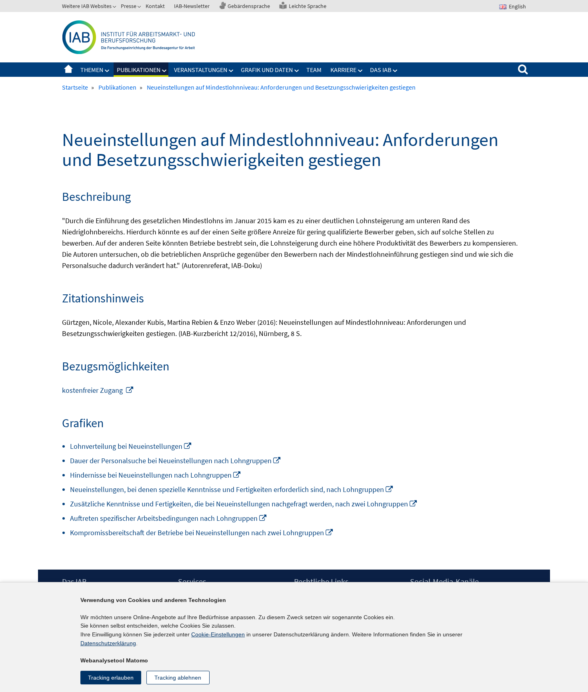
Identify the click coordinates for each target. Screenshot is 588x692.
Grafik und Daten (267, 70)
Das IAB (380, 70)
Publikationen (138, 70)
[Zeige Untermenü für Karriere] (360, 71)
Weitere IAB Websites (87, 6)
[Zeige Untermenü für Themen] (107, 71)
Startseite (68, 69)
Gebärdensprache (249, 6)
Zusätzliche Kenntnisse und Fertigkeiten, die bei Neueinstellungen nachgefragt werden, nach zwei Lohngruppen (244, 503)
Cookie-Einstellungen (218, 634)
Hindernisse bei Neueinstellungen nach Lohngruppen (155, 475)
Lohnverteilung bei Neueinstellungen (131, 446)
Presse (128, 6)
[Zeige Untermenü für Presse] (140, 7)
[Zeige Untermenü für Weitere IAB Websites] (115, 7)
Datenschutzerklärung (108, 643)
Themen (91, 70)
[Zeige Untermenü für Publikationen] (164, 71)
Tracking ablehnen (177, 677)
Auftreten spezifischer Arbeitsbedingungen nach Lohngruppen (168, 518)
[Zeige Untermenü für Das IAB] (395, 71)
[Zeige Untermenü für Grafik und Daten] (297, 71)
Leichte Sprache (307, 6)
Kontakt (155, 6)
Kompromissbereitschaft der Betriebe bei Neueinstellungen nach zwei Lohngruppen (202, 532)
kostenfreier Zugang (98, 390)
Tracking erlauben (111, 677)
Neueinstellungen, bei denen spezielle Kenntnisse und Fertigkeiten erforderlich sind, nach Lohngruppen (232, 489)
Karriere (343, 70)
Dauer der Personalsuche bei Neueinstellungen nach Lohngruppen (175, 460)
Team (314, 70)
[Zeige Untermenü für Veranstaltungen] (231, 71)
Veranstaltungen (200, 70)
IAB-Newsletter (192, 6)
